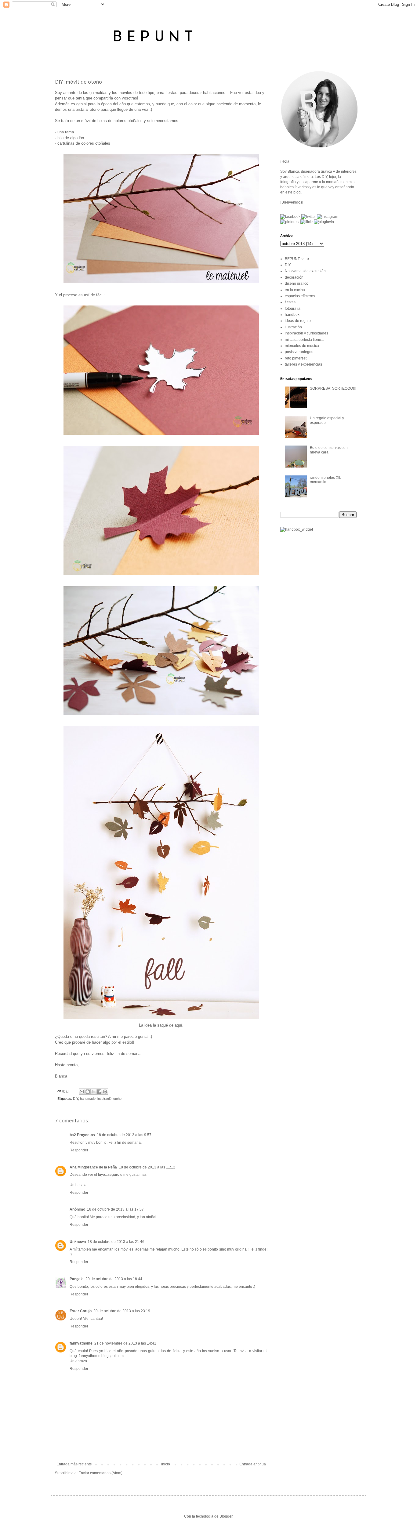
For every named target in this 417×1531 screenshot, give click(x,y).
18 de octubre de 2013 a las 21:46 (116, 1242)
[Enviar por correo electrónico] (82, 1092)
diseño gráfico (296, 283)
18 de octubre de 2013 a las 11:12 (147, 1167)
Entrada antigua (252, 1464)
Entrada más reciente (74, 1464)
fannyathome (81, 1343)
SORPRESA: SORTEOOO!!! (333, 388)
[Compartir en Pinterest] (105, 1092)
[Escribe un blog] (88, 1092)
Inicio (165, 1464)
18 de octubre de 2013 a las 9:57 (124, 1135)
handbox (292, 314)
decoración (294, 277)
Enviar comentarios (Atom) (100, 1473)
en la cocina (295, 290)
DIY (75, 1098)
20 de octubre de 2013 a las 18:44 (113, 1279)
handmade (88, 1098)
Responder (79, 1150)
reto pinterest (295, 358)
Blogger (225, 1516)
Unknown (78, 1242)
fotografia (292, 308)
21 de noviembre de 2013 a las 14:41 (125, 1343)
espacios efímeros (300, 296)
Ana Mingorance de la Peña (93, 1167)
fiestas (290, 302)
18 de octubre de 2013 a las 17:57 (115, 1209)
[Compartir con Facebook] (99, 1092)
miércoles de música (302, 346)
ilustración (293, 327)
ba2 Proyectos (82, 1135)
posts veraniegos (299, 352)
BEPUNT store (297, 259)
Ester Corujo (81, 1311)
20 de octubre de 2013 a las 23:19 (121, 1311)
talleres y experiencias (303, 364)
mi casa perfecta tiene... (304, 340)
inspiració (104, 1098)
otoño (117, 1098)
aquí (178, 1025)
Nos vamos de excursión (305, 271)
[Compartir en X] (93, 1092)
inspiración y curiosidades (306, 333)
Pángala (77, 1279)
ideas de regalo (298, 321)
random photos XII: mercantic (325, 479)
